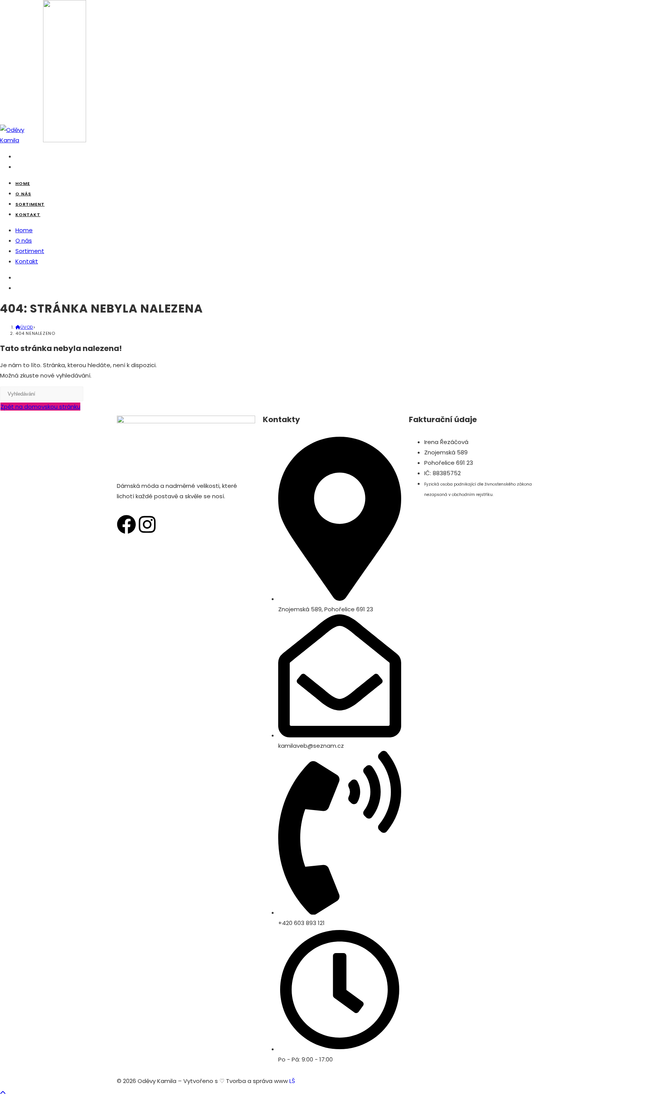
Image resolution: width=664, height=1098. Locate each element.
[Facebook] (126, 524)
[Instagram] (147, 524)
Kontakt (26, 261)
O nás (23, 240)
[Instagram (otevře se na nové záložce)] (17, 167)
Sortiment (29, 251)
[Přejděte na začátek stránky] (3, 1093)
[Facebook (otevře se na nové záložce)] (17, 156)
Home (24, 230)
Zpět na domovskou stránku (40, 407)
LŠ (292, 1081)
